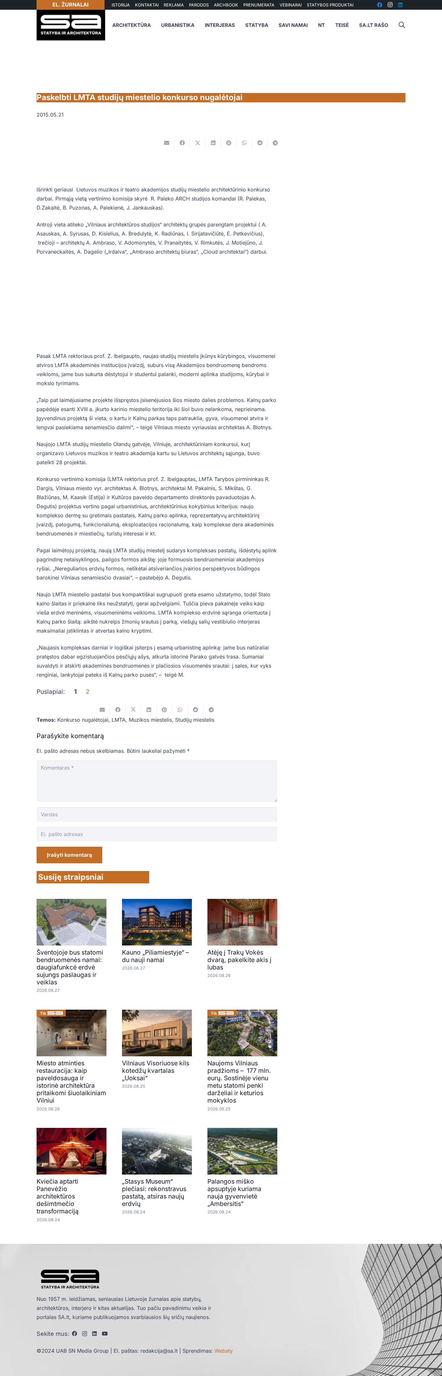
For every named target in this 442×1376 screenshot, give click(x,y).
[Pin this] (229, 143)
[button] (401, 25)
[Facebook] (74, 1333)
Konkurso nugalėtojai (82, 720)
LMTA (119, 720)
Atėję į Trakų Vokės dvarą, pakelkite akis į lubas (239, 959)
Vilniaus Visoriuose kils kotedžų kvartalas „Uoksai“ (155, 1070)
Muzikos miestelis (150, 720)
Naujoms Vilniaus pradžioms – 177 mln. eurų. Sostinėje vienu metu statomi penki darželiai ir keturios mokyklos (239, 1081)
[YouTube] (105, 1333)
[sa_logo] (71, 25)
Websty (224, 1350)
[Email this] (166, 143)
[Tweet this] (197, 143)
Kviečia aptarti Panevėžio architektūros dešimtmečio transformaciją (58, 1196)
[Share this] (182, 143)
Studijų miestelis (194, 720)
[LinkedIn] (94, 1333)
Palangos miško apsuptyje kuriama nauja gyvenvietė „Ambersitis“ (234, 1192)
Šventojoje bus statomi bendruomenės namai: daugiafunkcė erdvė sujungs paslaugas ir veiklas (70, 967)
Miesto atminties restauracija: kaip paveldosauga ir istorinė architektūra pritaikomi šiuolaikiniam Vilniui (71, 1081)
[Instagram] (84, 1334)
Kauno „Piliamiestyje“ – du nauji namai (155, 956)
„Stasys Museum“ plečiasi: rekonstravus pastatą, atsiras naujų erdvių (154, 1192)
